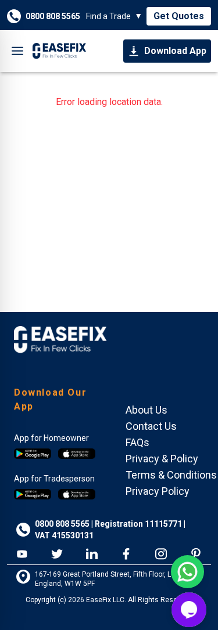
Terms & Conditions (171, 475)
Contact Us (151, 426)
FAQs (137, 442)
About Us (146, 410)
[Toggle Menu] (17, 51)
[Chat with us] (188, 609)
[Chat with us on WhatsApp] (187, 571)
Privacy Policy (158, 491)
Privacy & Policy (162, 458)
